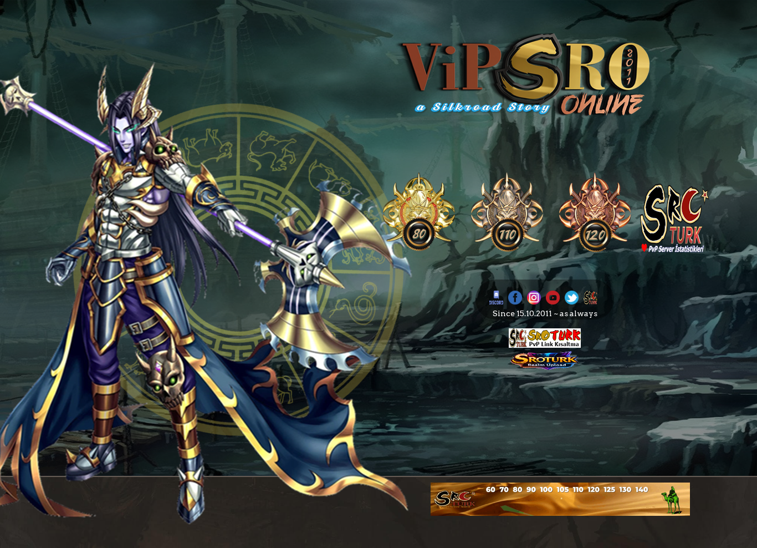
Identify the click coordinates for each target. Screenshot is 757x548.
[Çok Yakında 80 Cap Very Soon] (419, 250)
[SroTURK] (590, 301)
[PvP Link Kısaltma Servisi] (545, 345)
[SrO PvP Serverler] (674, 250)
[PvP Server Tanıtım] (560, 513)
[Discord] (496, 301)
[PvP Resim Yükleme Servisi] (545, 367)
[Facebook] (515, 301)
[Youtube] (553, 301)
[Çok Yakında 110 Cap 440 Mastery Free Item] (507, 250)
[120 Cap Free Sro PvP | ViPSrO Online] (595, 250)
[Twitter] (572, 301)
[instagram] (534, 301)
